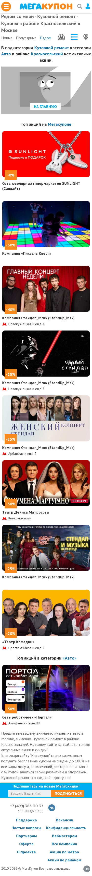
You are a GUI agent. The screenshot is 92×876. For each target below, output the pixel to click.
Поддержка (26, 820)
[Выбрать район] (74, 37)
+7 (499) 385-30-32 (26, 805)
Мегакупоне (59, 124)
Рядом (45, 37)
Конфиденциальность (64, 827)
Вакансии (64, 820)
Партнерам (26, 835)
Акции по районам (64, 859)
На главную (45, 106)
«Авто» (70, 658)
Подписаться (68, 793)
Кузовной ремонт (51, 47)
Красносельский (47, 54)
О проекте (26, 851)
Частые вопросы (26, 827)
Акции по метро (64, 851)
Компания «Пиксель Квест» (26, 253)
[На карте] (85, 37)
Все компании (64, 843)
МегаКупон (46, 6)
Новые (7, 37)
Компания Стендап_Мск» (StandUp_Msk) (38, 317)
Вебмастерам (64, 835)
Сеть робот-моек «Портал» (27, 717)
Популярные (26, 37)
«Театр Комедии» (18, 641)
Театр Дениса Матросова (25, 512)
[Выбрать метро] (61, 37)
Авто (6, 54)
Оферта (26, 843)
